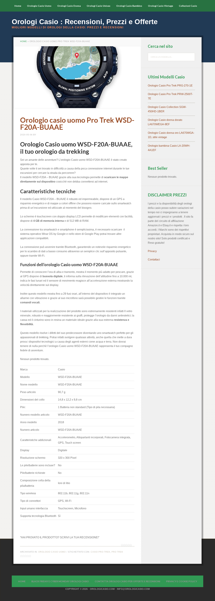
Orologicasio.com (102, 589)
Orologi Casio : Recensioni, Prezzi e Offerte (85, 22)
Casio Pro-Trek (100, 552)
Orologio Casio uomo (52, 552)
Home (23, 41)
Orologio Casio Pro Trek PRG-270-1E (170, 85)
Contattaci (154, 259)
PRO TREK (117, 552)
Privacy (152, 251)
